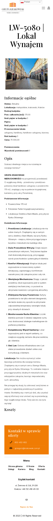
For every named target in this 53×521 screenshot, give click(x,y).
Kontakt (41, 469)
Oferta (41, 466)
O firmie (30, 466)
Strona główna (15, 466)
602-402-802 (21, 442)
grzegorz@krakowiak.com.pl (27, 448)
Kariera (21, 469)
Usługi (11, 469)
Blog (31, 469)
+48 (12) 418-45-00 (30, 489)
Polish (27, 2)
